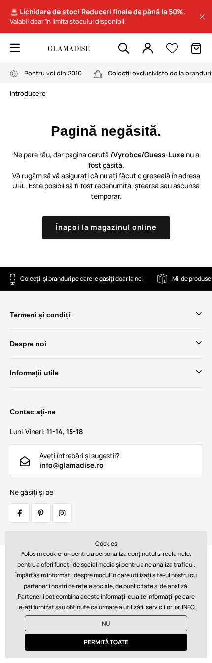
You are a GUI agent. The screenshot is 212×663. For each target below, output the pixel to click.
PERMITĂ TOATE (106, 642)
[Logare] (148, 48)
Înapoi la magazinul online (106, 227)
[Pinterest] (41, 513)
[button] (202, 17)
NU (106, 623)
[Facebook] (20, 513)
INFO (188, 607)
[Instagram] (62, 513)
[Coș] (196, 48)
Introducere (28, 93)
